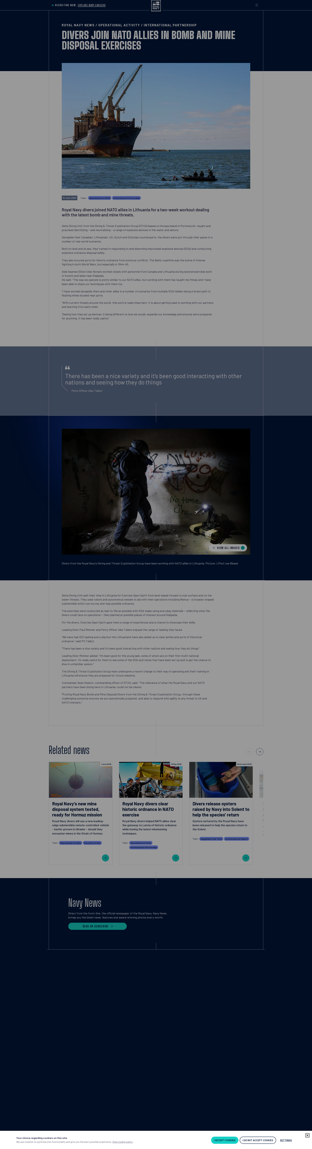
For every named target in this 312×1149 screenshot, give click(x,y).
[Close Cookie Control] (307, 1135)
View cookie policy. (122, 1141)
